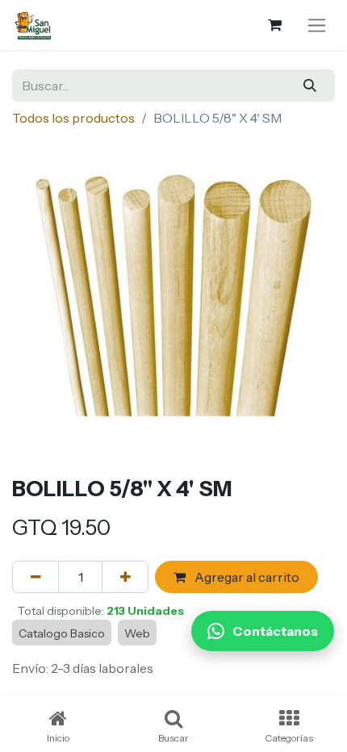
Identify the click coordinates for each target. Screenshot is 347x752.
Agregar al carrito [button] (245, 577)
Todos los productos (73, 118)
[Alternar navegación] (317, 25)
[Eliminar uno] (35, 577)
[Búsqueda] (310, 85)
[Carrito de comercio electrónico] (274, 25)
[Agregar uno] (125, 577)
